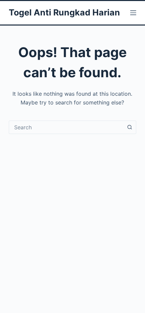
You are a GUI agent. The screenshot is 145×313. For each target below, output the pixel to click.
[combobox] (66, 127)
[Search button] (129, 127)
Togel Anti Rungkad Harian (64, 12)
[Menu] (133, 13)
